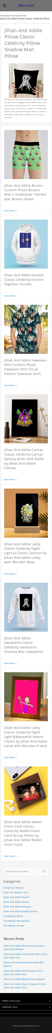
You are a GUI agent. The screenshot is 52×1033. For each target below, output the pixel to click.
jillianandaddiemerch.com (29, 1026)
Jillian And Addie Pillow (16, 15)
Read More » (10, 210)
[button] (4, 5)
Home (2, 15)
